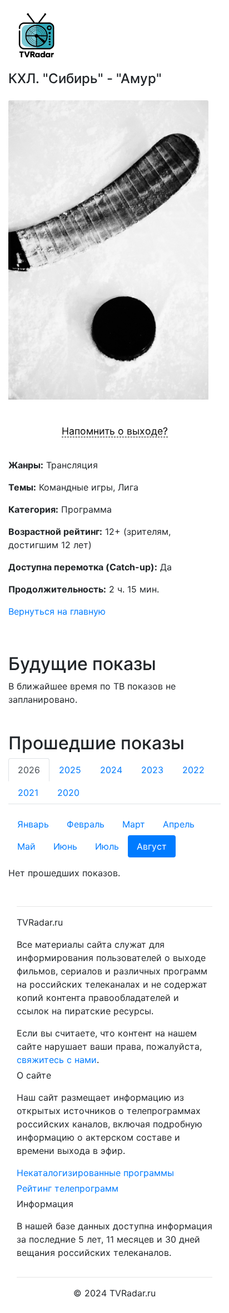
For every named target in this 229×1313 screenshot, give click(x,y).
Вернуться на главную (57, 611)
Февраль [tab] (85, 824)
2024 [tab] (111, 769)
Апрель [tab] (179, 824)
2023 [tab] (152, 769)
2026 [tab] (29, 769)
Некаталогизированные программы (95, 1172)
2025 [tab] (70, 769)
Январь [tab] (33, 824)
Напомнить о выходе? (115, 431)
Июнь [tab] (65, 846)
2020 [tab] (68, 792)
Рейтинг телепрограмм (67, 1188)
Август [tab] (152, 846)
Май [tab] (26, 846)
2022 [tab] (193, 769)
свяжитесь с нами (57, 1059)
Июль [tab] (107, 846)
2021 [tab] (28, 792)
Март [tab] (133, 824)
